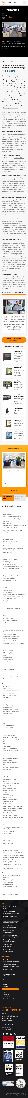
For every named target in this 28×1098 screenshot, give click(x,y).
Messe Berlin (6, 688)
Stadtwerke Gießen (8, 801)
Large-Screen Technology (11, 965)
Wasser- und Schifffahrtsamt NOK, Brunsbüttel (12, 876)
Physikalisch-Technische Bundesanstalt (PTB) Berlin (13, 740)
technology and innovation (10, 108)
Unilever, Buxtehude (8, 843)
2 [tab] (14, 490)
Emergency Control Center (10, 940)
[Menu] (24, 2)
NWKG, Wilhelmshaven (9, 716)
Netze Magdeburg (7, 707)
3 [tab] (16, 490)
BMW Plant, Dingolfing (8, 552)
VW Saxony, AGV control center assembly (13, 862)
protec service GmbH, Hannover (11, 750)
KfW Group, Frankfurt (8, 669)
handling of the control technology (12, 242)
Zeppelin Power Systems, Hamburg (12, 894)
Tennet (4, 825)
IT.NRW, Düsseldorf (8, 659)
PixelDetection (5, 223)
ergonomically (13, 118)
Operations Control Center (10, 935)
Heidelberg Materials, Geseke (10, 638)
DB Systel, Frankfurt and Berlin (11, 576)
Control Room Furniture (11, 960)
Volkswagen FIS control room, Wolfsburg (13, 855)
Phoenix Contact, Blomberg (10, 737)
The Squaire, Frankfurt (8, 831)
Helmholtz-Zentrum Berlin (9, 641)
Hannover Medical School (9, 634)
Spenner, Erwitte (7, 797)
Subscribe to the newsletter (10, 989)
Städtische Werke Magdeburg (10, 799)
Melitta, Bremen (7, 686)
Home (4, 982)
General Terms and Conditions (11, 999)
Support (5, 984)
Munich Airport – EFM (8, 693)
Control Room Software (9, 974)
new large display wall (19, 207)
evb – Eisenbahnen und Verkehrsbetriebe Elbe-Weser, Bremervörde (13, 597)
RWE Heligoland (7, 765)
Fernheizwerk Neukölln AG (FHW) (11, 608)
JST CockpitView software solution (11, 264)
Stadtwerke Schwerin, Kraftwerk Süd (12, 806)
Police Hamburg (7, 746)
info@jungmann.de (6, 1029)
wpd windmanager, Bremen (10, 886)
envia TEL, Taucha (7, 590)
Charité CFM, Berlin (8, 562)
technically (4, 118)
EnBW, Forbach (7, 588)
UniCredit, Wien (7, 841)
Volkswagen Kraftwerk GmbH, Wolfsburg (13, 857)
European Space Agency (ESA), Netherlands (14, 594)
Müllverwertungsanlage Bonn (10, 691)
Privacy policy (6, 997)
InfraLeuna (5, 655)
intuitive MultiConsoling (12, 205)
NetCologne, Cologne (8, 705)
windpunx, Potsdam (8, 884)
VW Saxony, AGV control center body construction (12, 865)
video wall (8, 233)
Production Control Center (10, 907)
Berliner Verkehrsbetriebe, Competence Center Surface (13, 545)
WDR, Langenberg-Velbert (9, 880)
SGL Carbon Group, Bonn (9, 790)
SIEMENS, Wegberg (8, 795)
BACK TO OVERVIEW (7, 61)
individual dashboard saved (18, 259)
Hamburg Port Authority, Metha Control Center (13, 631)
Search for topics (7, 980)
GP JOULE (5, 622)
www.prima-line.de (22, 1095)
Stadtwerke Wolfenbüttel (9, 810)
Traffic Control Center (8, 931)
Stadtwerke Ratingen (8, 804)
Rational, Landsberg (8, 760)
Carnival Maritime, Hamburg (10, 559)
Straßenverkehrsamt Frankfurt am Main (13, 817)
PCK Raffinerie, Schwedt (9, 735)
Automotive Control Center (10, 917)
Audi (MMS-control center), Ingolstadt (12, 516)
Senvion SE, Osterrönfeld (9, 788)
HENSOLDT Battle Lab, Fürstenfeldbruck (13, 643)
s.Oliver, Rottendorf (8, 777)
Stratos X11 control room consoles (16, 231)
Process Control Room (11, 912)
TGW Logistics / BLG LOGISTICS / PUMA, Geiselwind (13, 828)
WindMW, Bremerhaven (9, 882)
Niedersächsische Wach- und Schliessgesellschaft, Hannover (11, 710)
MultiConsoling (17, 367)
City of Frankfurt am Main (9, 564)
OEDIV (4, 723)
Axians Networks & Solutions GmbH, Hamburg (12, 531)
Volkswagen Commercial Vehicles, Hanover (14, 853)
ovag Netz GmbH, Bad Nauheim (11, 728)
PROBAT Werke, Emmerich (10, 748)
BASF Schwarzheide (8, 539)
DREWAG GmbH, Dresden (9, 580)
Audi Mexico (6, 521)
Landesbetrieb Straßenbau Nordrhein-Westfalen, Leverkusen (12, 678)
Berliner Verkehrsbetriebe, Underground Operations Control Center (13, 549)
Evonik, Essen (6, 601)
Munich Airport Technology (10, 695)
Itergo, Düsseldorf (7, 662)
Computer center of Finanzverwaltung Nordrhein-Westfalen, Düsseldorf (12, 567)
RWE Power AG (7, 769)
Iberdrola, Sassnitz (8, 650)
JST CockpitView (18, 432)
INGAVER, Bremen (7, 657)
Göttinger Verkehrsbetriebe (10, 620)
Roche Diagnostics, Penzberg (10, 762)
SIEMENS (5, 792)
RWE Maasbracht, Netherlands (11, 767)
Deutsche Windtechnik (9, 578)
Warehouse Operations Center (11, 921)
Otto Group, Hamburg (8, 725)
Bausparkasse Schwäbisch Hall (11, 542)
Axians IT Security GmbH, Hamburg (12, 528)
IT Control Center (7, 945)
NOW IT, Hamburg (7, 713)
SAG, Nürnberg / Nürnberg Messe (11, 783)
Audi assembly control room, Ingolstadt (13, 519)
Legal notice (6, 994)
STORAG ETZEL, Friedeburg (10, 815)
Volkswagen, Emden (8, 859)
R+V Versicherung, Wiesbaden (10, 758)
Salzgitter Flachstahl (8, 786)
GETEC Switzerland (8, 616)
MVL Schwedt (6, 697)
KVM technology (11, 970)
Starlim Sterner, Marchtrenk (10, 813)
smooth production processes (17, 45)
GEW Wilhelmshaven (8, 618)
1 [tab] (11, 490)
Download (5, 986)
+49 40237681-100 (8, 1025)
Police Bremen (6, 744)
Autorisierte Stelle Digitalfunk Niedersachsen (14, 525)
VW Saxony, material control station (12, 868)
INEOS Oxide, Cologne (8, 653)
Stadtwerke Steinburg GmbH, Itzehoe (12, 808)
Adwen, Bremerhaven (8, 514)
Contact (5, 992)
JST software (13, 191)
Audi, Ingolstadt (7, 523)
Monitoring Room (8, 950)
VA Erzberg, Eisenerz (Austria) (10, 850)
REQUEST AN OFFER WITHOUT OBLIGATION (13, 339)
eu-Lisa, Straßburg (7, 592)
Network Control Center (10, 926)
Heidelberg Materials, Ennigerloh (11, 636)
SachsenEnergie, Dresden (9, 779)
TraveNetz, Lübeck (7, 833)
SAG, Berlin (6, 781)
